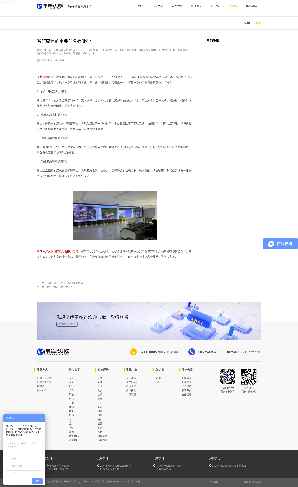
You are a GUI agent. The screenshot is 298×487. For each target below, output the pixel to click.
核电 (71, 411)
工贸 (71, 403)
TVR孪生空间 (44, 382)
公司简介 (186, 378)
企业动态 (131, 378)
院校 (71, 394)
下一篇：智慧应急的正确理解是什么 (56, 287)
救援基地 (74, 436)
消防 (71, 386)
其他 (71, 432)
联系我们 (186, 390)
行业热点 (131, 386)
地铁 (71, 427)
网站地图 (135, 481)
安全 (71, 382)
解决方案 (176, 6)
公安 (71, 390)
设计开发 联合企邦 (252, 482)
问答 (258, 23)
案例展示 (196, 6)
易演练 (40, 386)
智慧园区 (74, 440)
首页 (141, 6)
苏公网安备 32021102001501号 (115, 481)
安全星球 (186, 394)
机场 (71, 415)
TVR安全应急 (44, 378)
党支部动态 (132, 382)
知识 (247, 23)
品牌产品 (157, 6)
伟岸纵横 (251, 6)
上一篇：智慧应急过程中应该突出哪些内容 (60, 283)
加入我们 (186, 386)
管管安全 (42, 390)
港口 (71, 419)
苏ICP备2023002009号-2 (89, 481)
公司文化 (186, 382)
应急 (71, 378)
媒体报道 (131, 390)
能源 (71, 407)
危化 (71, 398)
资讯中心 (215, 6)
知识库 (233, 6)
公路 (71, 423)
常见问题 (131, 394)
